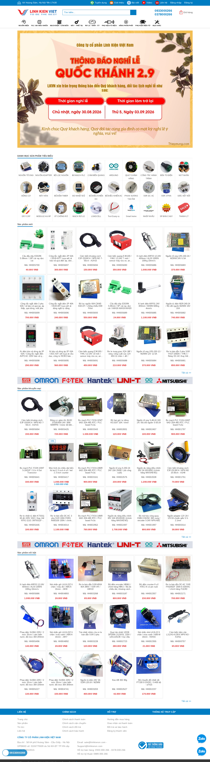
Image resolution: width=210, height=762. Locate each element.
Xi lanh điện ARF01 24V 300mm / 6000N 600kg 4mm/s (149, 306)
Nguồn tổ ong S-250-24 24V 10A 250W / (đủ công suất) (119, 470)
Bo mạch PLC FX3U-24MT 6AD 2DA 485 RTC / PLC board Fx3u (178, 422)
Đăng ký (188, 2)
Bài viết (135, 2)
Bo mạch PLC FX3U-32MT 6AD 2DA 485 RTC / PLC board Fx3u (90, 422)
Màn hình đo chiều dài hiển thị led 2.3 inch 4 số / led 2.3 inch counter (61, 470)
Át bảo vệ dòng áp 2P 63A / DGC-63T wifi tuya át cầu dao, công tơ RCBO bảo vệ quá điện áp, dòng (61, 355)
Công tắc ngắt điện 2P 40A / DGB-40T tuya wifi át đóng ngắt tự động (61, 306)
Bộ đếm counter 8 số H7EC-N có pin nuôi (148, 585)
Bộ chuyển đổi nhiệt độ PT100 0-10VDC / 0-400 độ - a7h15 (149, 682)
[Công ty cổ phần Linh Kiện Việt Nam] (37, 12)
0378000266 (163, 14)
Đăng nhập (175, 2)
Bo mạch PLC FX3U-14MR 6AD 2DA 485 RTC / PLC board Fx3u (90, 518)
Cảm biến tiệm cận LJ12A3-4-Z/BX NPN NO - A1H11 (178, 634)
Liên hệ (163, 2)
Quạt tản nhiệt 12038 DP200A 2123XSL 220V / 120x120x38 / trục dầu (119, 634)
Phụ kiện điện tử (142, 25)
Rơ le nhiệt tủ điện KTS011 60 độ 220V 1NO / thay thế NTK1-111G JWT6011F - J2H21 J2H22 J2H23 (32, 519)
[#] (105, 89)
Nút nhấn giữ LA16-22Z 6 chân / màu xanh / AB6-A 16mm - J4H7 (61, 634)
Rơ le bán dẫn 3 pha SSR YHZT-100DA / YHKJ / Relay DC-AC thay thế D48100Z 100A (178, 355)
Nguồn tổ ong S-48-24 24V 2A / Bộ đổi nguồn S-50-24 (149, 421)
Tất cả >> (186, 372)
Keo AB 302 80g (119, 680)
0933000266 (163, 10)
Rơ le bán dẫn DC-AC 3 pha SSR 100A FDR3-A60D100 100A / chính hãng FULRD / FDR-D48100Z (61, 520)
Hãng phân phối (126, 25)
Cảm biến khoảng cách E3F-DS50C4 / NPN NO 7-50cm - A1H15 (90, 258)
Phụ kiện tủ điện (109, 25)
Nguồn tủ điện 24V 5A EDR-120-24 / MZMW (90, 681)
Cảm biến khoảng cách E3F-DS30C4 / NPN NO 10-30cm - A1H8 (178, 470)
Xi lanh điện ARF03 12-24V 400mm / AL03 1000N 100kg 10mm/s (149, 258)
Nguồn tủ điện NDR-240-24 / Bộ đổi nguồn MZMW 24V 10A (178, 306)
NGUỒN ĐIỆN (24, 25)
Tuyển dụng (101, 2)
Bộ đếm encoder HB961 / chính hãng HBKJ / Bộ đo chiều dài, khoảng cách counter (119, 588)
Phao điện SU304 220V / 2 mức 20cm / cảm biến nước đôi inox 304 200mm (32, 634)
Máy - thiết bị (77, 25)
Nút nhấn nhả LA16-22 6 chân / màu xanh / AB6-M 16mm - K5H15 (148, 634)
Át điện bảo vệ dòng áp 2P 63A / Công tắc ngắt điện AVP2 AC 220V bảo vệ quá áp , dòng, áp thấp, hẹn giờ (32, 355)
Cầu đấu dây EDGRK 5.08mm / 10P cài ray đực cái (32, 258)
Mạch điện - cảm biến (59, 25)
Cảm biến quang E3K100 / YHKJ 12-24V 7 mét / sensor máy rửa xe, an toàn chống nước (120, 259)
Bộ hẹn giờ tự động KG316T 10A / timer (120, 421)
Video (149, 2)
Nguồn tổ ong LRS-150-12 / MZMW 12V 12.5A (149, 352)
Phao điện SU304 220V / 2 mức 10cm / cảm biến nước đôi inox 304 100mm (32, 682)
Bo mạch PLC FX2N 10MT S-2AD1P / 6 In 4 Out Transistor (32, 470)
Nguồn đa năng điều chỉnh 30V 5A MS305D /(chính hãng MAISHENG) (148, 470)
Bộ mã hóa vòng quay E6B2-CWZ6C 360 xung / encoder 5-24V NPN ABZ (148, 518)
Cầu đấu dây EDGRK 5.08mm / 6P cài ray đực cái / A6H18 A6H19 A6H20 (119, 306)
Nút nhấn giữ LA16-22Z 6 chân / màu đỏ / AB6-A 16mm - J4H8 (61, 586)
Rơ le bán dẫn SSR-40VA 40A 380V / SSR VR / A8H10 (90, 586)
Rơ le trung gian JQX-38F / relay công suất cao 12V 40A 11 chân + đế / (119, 353)
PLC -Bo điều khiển (39, 25)
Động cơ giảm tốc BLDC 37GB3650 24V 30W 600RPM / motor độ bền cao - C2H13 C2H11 (61, 423)
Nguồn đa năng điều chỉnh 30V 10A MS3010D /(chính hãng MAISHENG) (120, 518)
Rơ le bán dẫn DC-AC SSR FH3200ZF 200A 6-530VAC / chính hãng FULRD (178, 586)
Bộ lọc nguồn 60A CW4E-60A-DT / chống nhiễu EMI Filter (90, 306)
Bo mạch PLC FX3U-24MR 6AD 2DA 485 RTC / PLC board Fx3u (90, 470)
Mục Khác (157, 25)
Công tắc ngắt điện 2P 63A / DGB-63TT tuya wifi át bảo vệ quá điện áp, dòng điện (61, 259)
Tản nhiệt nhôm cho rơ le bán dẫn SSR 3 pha (90, 633)
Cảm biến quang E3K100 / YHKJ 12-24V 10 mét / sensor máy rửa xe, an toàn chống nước (90, 355)
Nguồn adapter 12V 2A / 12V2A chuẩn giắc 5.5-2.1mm (178, 518)
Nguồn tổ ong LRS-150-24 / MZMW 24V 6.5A (178, 257)
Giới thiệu (119, 2)
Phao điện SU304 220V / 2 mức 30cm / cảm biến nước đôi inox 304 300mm (61, 682)
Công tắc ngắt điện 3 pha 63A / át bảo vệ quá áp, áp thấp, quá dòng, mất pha (32, 306)
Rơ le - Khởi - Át (92, 25)
